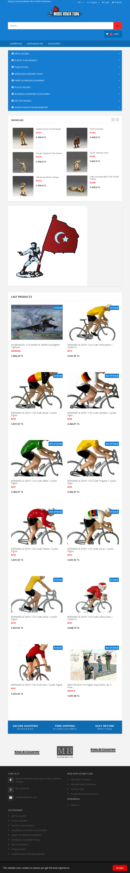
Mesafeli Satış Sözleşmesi (83, 784)
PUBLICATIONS (18, 849)
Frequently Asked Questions (84, 793)
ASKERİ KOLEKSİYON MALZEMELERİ (28, 854)
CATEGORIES (54, 43)
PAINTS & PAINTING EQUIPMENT (27, 835)
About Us (75, 805)
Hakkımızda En (35, 43)
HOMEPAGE (16, 43)
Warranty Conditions (81, 779)
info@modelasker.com (26, 797)
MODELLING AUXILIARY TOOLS (26, 839)
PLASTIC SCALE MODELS (23, 825)
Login (106, 2)
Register (118, 2)
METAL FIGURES (19, 816)
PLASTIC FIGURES (20, 820)
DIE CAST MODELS (20, 844)
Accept (120, 867)
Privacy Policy (77, 789)
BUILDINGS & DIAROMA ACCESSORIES (29, 830)
